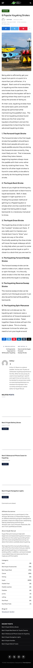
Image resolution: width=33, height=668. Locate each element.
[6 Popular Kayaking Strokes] (16, 52)
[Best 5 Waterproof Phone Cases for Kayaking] (16, 441)
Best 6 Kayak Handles (8, 640)
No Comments (22, 22)
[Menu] (3, 3)
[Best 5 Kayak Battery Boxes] (16, 408)
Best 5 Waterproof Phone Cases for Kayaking (15, 634)
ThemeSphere (27, 662)
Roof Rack (5, 600)
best (3, 563)
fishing (4, 577)
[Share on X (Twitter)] (14, 28)
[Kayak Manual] (16, 3)
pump (4, 594)
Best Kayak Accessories (9, 566)
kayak (5, 11)
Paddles (4, 590)
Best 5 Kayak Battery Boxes (11, 423)
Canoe (4, 573)
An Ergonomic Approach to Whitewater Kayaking (8, 351)
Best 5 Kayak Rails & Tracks (10, 644)
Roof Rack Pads (6, 604)
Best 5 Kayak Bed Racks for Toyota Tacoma (15, 630)
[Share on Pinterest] (23, 28)
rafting (4, 597)
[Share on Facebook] (6, 28)
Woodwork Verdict (8, 612)
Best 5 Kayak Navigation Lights (13, 491)
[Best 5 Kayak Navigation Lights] (16, 476)
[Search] (30, 3)
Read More (5, 428)
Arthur (9, 19)
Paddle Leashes (7, 587)
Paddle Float (6, 583)
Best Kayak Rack (7, 570)
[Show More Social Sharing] (29, 28)
